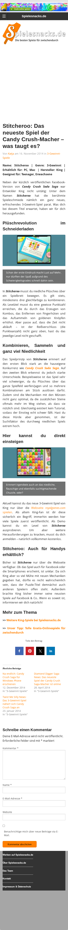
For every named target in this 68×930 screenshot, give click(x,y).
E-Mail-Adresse (12, 798)
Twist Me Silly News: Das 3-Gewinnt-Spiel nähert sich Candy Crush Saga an (14, 702)
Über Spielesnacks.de (14, 862)
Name (7, 785)
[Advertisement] (34, 88)
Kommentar (10, 748)
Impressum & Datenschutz (17, 886)
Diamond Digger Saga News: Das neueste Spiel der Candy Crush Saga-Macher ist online (47, 679)
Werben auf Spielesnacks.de (18, 854)
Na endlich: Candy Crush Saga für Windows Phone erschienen (13, 679)
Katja (11, 153)
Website (7, 812)
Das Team (8, 870)
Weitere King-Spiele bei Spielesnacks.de (33, 620)
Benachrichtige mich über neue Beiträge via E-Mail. (31, 833)
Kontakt (7, 878)
